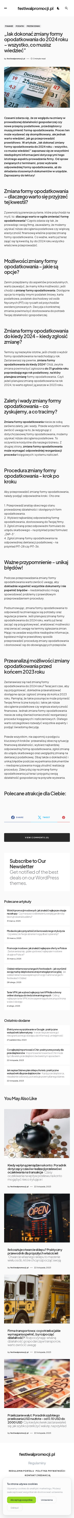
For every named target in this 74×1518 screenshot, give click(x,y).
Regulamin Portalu (21, 1471)
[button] (5, 8)
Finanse (9, 26)
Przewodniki (33, 26)
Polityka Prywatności (50, 1471)
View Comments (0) (37, 837)
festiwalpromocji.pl (35, 8)
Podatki (20, 26)
